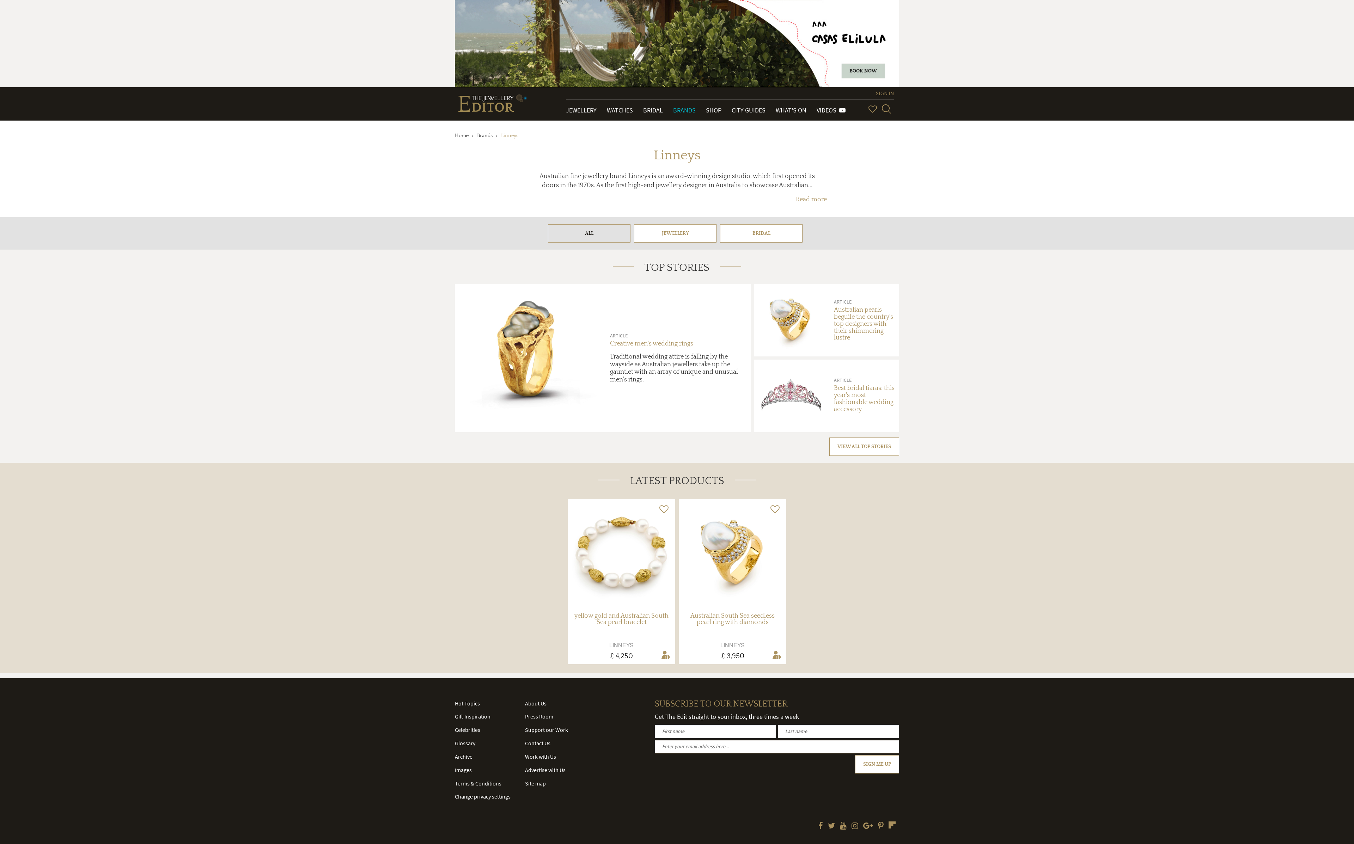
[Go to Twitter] (831, 826)
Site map (535, 783)
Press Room (539, 716)
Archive (463, 756)
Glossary (465, 743)
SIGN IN (885, 94)
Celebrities (467, 729)
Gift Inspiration (472, 716)
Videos (828, 110)
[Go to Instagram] (855, 826)
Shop (713, 110)
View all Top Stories (864, 446)
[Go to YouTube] (843, 826)
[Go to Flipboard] (892, 824)
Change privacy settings (483, 796)
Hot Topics (467, 703)
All (589, 233)
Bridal (653, 110)
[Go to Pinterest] (881, 826)
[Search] (886, 109)
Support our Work (546, 729)
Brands (684, 110)
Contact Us (537, 743)
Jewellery (581, 110)
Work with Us (540, 756)
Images (463, 769)
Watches (620, 110)
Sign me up (877, 764)
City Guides (749, 110)
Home (462, 136)
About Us (536, 703)
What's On (791, 110)
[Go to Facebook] (820, 826)
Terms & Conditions (478, 783)
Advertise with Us (545, 769)
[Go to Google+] (868, 826)
